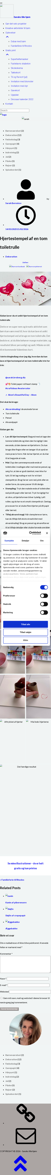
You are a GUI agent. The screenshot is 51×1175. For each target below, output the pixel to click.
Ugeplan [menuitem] (15, 95)
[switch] (44, 595)
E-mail (3, 985)
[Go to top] (20, 1172)
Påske (8, 161)
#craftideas (11, 388)
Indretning (10, 152)
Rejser (8, 165)
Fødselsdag (11, 139)
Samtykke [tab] (9, 540)
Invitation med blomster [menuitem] (22, 81)
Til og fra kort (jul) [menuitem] (19, 77)
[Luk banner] (47, 533)
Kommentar (6, 953)
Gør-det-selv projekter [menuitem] (15, 23)
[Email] (25, 1144)
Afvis (25, 640)
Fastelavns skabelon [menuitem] (20, 63)
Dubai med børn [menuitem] (18, 41)
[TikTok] (25, 1123)
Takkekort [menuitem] (15, 72)
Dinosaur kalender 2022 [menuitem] (22, 99)
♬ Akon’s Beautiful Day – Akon (20, 394)
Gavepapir (10, 143)
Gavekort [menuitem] (15, 90)
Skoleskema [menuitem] (17, 68)
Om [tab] (42, 540)
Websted (4, 991)
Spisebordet (11, 169)
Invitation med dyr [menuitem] (19, 86)
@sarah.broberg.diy (15, 377)
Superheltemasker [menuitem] (19, 59)
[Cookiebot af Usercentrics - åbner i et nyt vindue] (30, 533)
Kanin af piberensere (16, 902)
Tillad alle (25, 624)
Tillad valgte (25, 632)
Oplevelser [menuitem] (10, 32)
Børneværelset (13, 130)
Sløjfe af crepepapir (15, 915)
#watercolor (24, 388)
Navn (3, 978)
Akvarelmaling (12, 409)
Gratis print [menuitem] (10, 50)
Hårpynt (9, 148)
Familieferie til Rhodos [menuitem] (21, 46)
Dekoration (11, 135)
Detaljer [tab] (25, 540)
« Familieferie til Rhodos (12, 879)
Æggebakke (11, 928)
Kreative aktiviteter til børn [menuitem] (17, 28)
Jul (6, 156)
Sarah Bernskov (13, 203)
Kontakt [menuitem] (9, 104)
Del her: (25, 262)
